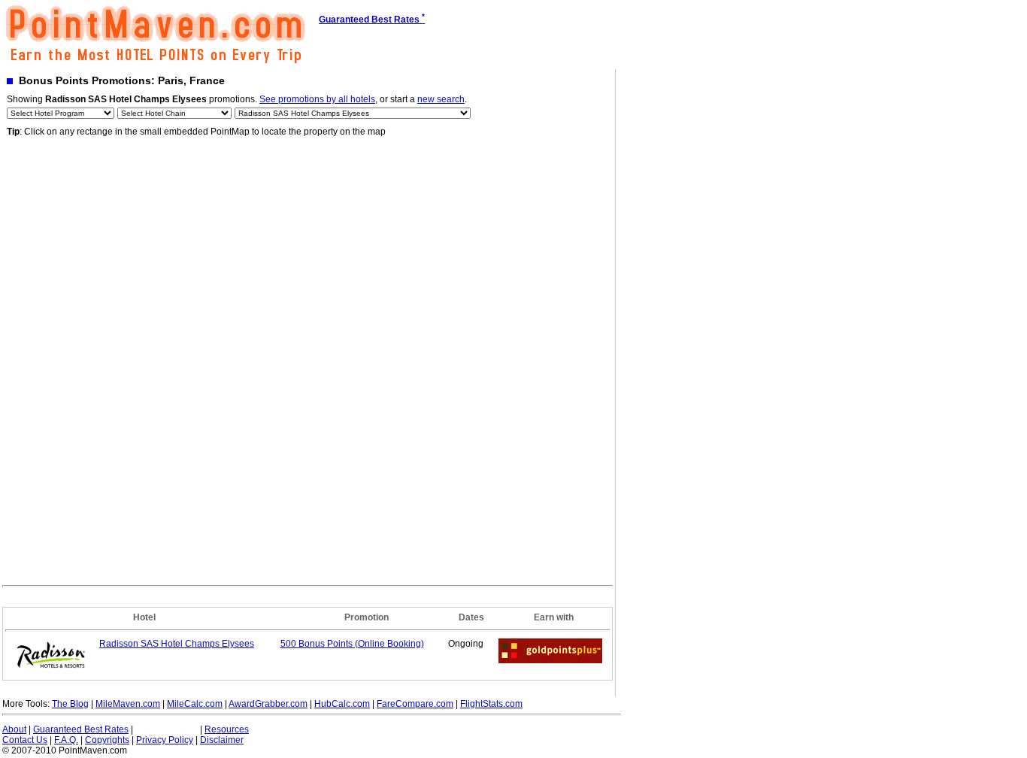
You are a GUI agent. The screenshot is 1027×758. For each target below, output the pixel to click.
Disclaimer (222, 740)
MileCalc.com (195, 704)
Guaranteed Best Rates (81, 729)
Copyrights (107, 740)
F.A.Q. (66, 740)
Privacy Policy (164, 740)
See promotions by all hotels (317, 99)
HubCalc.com (342, 704)
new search (441, 99)
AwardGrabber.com (268, 704)
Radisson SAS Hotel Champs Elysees (176, 643)
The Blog (70, 704)
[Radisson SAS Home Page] (50, 673)
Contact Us (24, 740)
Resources (226, 729)
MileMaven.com (127, 704)
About (14, 729)
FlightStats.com (491, 704)
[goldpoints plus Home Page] (550, 660)
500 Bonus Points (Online (352, 643)
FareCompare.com (415, 704)
